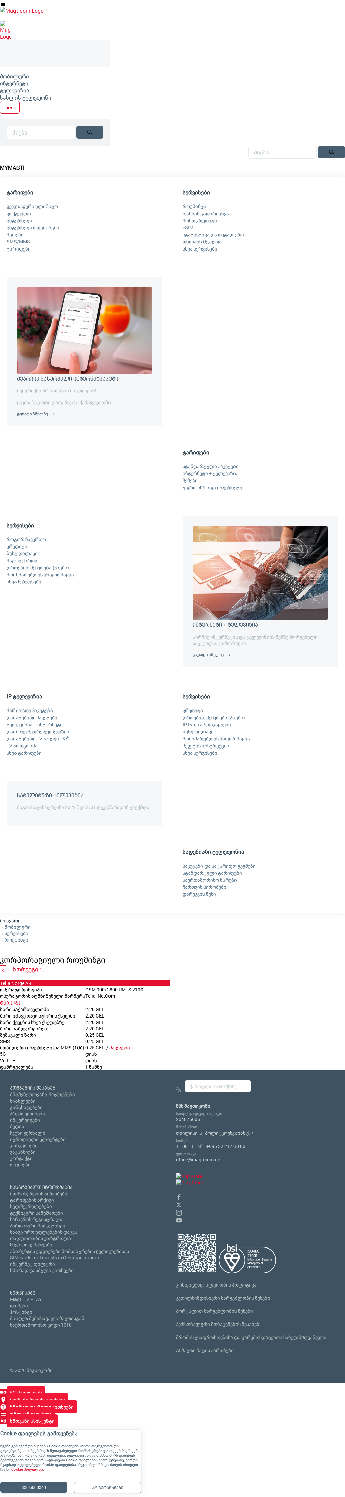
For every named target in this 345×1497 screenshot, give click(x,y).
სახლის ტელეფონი (25, 97)
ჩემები (190, 480)
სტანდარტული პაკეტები (211, 466)
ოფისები (20, 1164)
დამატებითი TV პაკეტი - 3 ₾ (38, 738)
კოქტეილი (19, 213)
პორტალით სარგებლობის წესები (214, 1311)
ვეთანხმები (34, 1487)
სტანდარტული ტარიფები (212, 873)
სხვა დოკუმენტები (31, 1244)
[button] (179, 1196)
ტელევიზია (14, 90)
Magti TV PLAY (26, 1299)
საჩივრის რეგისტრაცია (37, 1219)
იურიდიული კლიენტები (38, 1139)
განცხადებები (26, 1107)
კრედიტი (17, 546)
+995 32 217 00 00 (225, 1146)
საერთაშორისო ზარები (210, 880)
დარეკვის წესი (199, 894)
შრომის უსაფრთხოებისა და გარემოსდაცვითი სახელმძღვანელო (251, 1337)
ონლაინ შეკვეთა (202, 241)
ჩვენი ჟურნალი (27, 1132)
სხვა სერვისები (200, 248)
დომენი (19, 1305)
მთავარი (10, 920)
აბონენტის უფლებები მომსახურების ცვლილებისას (69, 1251)
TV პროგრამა (22, 745)
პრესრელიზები (27, 1113)
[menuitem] (55, 76)
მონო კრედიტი (200, 220)
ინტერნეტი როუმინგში (33, 227)
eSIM (188, 227)
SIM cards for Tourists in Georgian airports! (56, 1257)
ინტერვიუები (25, 1120)
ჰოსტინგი (21, 1312)
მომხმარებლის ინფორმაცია (40, 574)
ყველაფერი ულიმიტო (32, 206)
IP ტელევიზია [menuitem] (24, 696)
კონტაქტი (21, 1158)
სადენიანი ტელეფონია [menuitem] (213, 851)
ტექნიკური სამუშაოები (36, 1213)
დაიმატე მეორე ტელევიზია (38, 731)
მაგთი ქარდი (22, 560)
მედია (17, 1126)
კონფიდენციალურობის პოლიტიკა (216, 1284)
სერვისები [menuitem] (196, 192)
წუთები (15, 234)
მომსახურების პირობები (38, 1193)
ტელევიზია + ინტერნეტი (35, 724)
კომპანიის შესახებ (32, 1088)
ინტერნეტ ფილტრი (32, 1264)
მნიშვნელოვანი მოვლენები (42, 1094)
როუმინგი (194, 206)
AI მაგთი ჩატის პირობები (205, 1350)
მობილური (14, 76)
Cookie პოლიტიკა (27, 1469)
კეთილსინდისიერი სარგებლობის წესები (223, 1298)
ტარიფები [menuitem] (20, 192)
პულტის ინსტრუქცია (206, 745)
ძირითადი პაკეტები (30, 710)
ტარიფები (19, 248)
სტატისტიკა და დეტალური (213, 234)
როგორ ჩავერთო (26, 539)
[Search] (89, 132)
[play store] (189, 1182)
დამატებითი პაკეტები (32, 717)
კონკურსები (24, 1145)
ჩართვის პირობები (204, 887)
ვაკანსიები (23, 1152)
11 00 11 (185, 1146)
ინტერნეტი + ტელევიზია (211, 473)
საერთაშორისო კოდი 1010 (41, 1324)
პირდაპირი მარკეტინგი (37, 1225)
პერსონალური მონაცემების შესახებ (217, 1324)
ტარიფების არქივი (32, 1200)
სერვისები (16, 933)
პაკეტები (119, 1047)
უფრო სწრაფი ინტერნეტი (212, 487)
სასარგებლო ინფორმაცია (41, 1187)
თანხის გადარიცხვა (206, 213)
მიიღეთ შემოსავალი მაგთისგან (47, 1318)
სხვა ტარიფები (24, 753)
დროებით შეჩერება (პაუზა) (38, 567)
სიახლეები (23, 1101)
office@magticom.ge (198, 1159)
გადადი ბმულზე (32, 413)
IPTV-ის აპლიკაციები (207, 724)
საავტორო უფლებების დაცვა (43, 1232)
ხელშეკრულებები (31, 1206)
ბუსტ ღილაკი (22, 553)
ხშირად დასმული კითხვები (42, 1270)
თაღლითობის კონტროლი (40, 1238)
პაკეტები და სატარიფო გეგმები (219, 865)
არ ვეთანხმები (107, 1487)
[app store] (189, 1176)
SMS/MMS (18, 241)
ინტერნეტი (14, 83)
